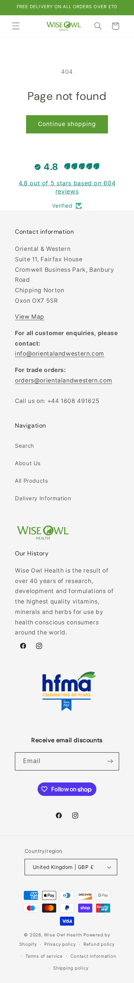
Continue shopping (67, 123)
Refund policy (99, 944)
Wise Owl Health (63, 935)
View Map (29, 316)
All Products (31, 481)
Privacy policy (60, 944)
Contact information (93, 956)
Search (24, 445)
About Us (28, 463)
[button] (15, 26)
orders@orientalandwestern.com (63, 380)
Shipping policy (70, 968)
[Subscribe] (110, 761)
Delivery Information (43, 498)
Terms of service (44, 956)
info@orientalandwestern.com (59, 353)
